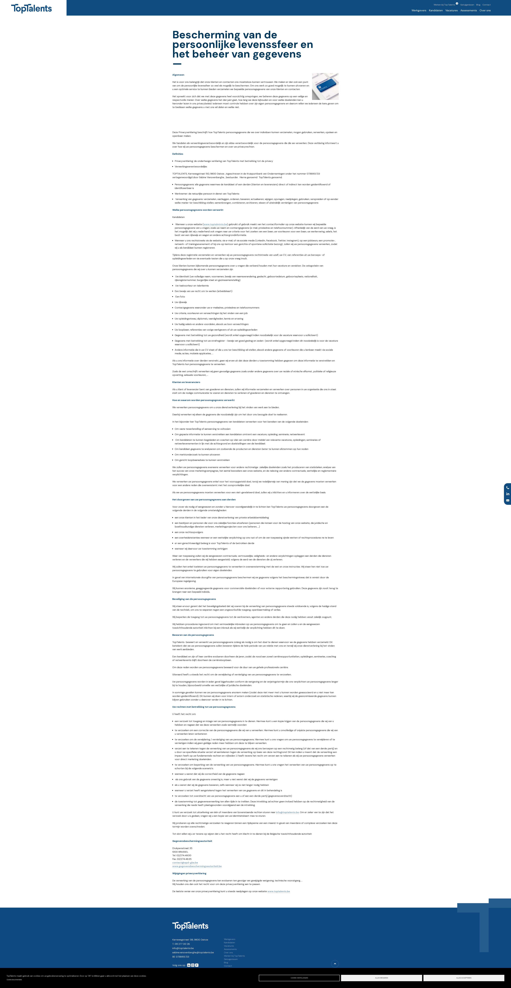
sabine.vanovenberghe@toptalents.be (193, 952)
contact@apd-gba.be (185, 862)
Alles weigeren (381, 978)
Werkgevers (419, 10)
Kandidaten (436, 10)
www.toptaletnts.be (215, 224)
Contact (487, 4)
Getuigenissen (467, 4)
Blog (478, 4)
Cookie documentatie (14, 980)
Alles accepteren (463, 978)
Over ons (485, 10)
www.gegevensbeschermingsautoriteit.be (197, 866)
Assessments (468, 10)
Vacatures (451, 10)
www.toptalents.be (278, 891)
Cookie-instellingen (299, 978)
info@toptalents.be (287, 812)
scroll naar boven (335, 963)
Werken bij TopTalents (444, 4)
